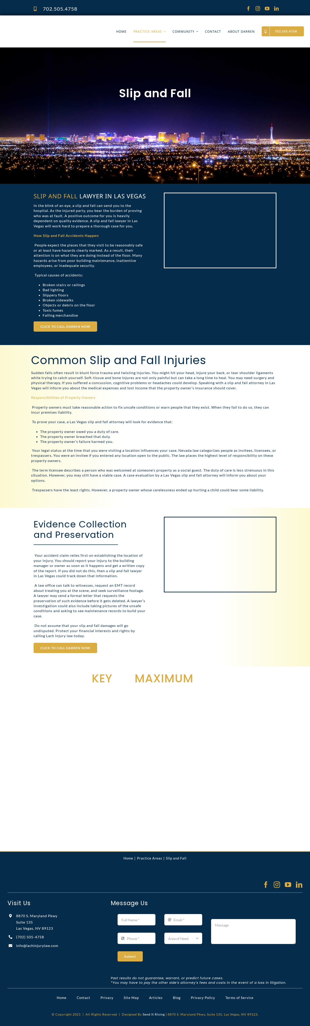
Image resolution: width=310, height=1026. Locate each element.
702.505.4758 (60, 9)
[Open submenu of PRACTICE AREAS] (164, 31)
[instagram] (258, 8)
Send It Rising (154, 1014)
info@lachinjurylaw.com (37, 945)
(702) (30, 937)
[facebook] (248, 8)
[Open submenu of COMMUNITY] (196, 31)
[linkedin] (276, 8)
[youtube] (267, 8)
